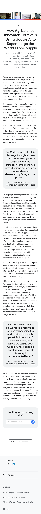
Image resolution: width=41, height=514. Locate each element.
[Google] (6, 487)
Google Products (22, 493)
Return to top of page (19, 442)
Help (7, 509)
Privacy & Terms (9, 502)
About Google (8, 493)
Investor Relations (19, 497)
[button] (33, 422)
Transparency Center (25, 502)
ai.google (6, 497)
